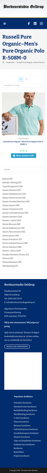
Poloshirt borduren (21, 403)
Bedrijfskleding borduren (20, 410)
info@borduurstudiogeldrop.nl (20, 302)
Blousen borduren (17, 425)
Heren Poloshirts (23, 138)
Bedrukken (14, 452)
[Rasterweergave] (21, 79)
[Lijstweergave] (26, 79)
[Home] (3, 62)
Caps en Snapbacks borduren (22, 440)
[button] (5, 23)
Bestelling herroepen (17, 346)
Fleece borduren (16, 422)
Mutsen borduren (20, 437)
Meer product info (25, 155)
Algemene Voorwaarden (15, 308)
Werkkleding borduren (19, 414)
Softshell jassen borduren (21, 429)
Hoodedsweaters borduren (21, 433)
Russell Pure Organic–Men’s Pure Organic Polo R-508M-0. (23, 143)
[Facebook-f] (29, 23)
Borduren (19, 448)
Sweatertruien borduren (20, 406)
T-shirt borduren (16, 418)
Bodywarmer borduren (19, 444)
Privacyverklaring (12, 312)
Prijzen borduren (16, 456)
